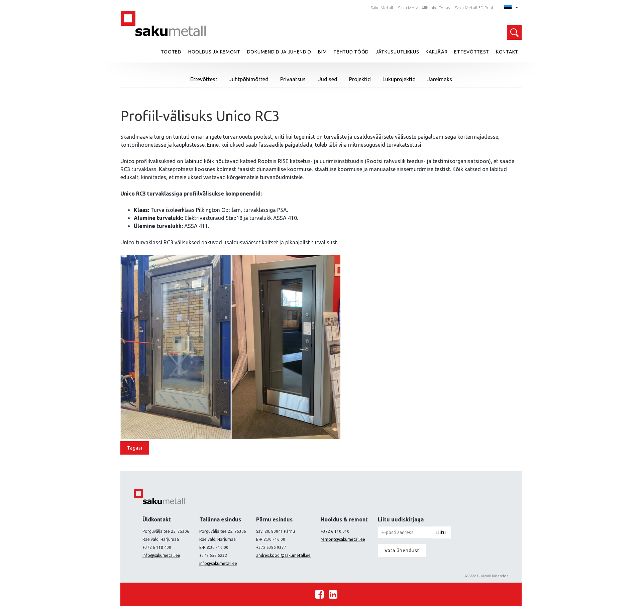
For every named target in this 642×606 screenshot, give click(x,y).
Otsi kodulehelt (514, 32)
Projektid (360, 79)
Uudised (327, 79)
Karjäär (436, 51)
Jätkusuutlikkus (397, 51)
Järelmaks (439, 79)
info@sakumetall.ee (161, 555)
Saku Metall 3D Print (474, 7)
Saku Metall (381, 7)
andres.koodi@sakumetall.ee (283, 555)
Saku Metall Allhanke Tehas (424, 7)
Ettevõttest (471, 51)
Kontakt (507, 51)
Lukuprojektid (399, 79)
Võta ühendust (402, 550)
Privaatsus (293, 79)
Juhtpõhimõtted (249, 79)
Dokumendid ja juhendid (279, 51)
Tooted (171, 51)
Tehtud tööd (351, 51)
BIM (322, 51)
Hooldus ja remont (214, 51)
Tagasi (134, 448)
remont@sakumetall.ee (343, 539)
